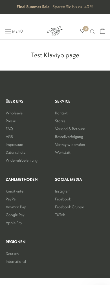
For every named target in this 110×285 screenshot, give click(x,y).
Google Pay (15, 214)
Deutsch (12, 253)
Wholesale (14, 113)
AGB (9, 136)
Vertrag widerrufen (70, 144)
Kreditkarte (14, 191)
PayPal (11, 199)
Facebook (63, 199)
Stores (60, 120)
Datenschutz (16, 152)
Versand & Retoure (70, 128)
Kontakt (61, 113)
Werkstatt (63, 152)
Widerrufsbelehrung (22, 160)
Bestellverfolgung (69, 136)
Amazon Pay (16, 206)
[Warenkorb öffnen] (102, 31)
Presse (11, 120)
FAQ (9, 128)
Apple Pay (14, 222)
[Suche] (92, 31)
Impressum (14, 144)
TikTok (60, 214)
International (16, 261)
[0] (82, 31)
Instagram (63, 191)
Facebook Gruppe (69, 206)
